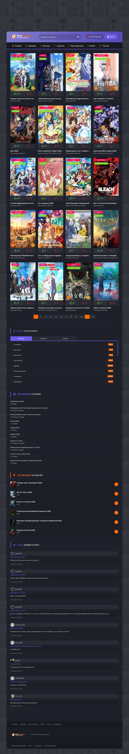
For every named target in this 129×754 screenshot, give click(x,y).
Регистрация (95, 37)
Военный (63, 355)
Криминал (63, 382)
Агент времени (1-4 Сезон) (103, 98)
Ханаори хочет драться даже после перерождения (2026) (60, 308)
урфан (17, 660)
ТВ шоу (49, 724)
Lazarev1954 (20, 625)
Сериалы (60, 45)
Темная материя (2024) (18, 682)
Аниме (92, 45)
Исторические (63, 371)
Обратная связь (50, 746)
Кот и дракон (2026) (45, 203)
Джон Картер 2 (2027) (18, 610)
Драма (63, 366)
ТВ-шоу (105, 45)
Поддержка (38, 746)
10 (82, 317)
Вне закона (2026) (16, 628)
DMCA (30, 746)
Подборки (57, 724)
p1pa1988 (19, 642)
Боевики (63, 344)
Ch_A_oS (18, 696)
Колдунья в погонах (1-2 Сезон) (78, 308)
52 (93, 317)
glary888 (18, 553)
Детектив (63, 360)
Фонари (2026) (15, 699)
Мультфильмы (77, 45)
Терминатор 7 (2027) (17, 557)
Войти (112, 37)
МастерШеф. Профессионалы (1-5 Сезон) (25, 646)
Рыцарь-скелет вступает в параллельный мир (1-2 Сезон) (32, 98)
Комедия (63, 376)
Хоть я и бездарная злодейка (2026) (52, 255)
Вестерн (63, 350)
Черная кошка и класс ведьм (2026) (23, 308)
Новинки (32, 45)
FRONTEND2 (19, 678)
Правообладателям (19, 746)
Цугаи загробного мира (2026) (104, 151)
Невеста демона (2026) (102, 308)
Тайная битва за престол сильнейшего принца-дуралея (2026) (62, 98)
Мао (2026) (14, 151)
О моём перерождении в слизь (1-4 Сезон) (26, 203)
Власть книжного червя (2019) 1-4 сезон (53, 151)
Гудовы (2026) (15, 664)
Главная (18, 45)
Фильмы (46, 45)
